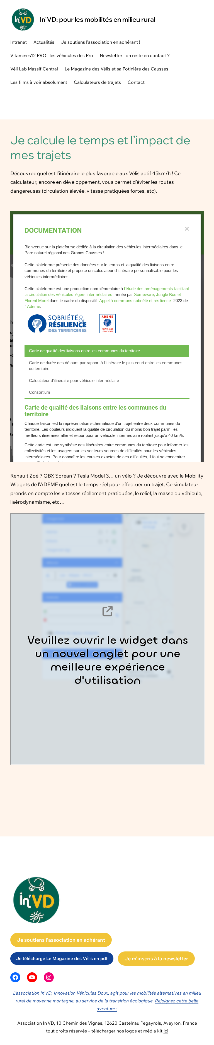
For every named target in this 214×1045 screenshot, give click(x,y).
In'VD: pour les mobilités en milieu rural (97, 19)
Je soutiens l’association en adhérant (61, 940)
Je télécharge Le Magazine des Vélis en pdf (62, 958)
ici (166, 1031)
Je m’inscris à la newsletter (156, 958)
